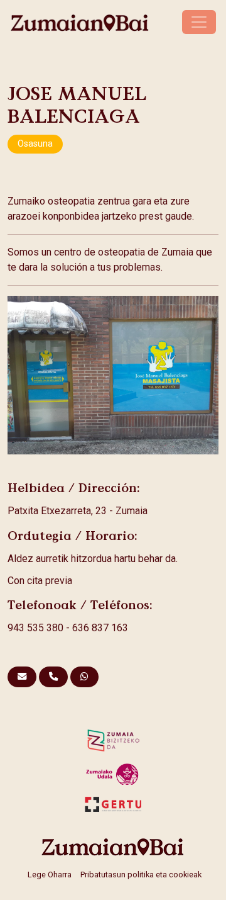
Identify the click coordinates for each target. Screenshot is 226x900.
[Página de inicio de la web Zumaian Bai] (113, 847)
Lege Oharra (50, 874)
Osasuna (35, 143)
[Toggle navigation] (199, 22)
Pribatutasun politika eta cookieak (141, 874)
